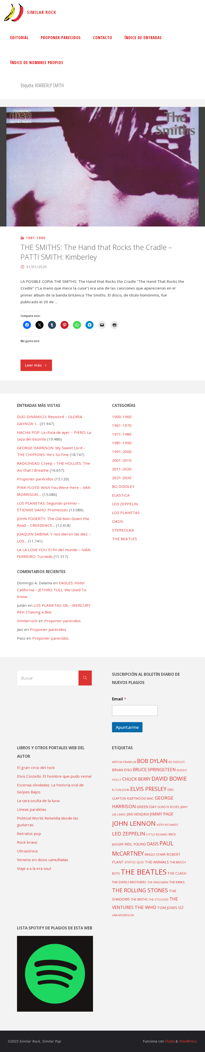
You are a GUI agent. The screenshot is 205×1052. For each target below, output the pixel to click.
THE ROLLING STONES (140, 890)
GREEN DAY (146, 806)
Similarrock (27, 620)
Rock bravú (27, 842)
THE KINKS (177, 882)
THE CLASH (177, 873)
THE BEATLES (124, 538)
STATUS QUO (134, 862)
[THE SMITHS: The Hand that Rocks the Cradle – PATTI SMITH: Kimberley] (102, 202)
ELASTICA (121, 495)
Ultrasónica (27, 850)
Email (119, 699)
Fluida (169, 1041)
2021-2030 (122, 477)
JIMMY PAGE (161, 814)
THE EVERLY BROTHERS (129, 882)
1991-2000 (122, 451)
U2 (181, 907)
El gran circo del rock (36, 767)
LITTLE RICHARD (157, 834)
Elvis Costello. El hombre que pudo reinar (54, 776)
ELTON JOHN (120, 790)
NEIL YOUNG (135, 844)
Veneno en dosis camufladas (42, 859)
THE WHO (145, 907)
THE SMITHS (139, 899)
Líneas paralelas (31, 809)
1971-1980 (122, 434)
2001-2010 (122, 460)
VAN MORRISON (123, 915)
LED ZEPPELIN (125, 503)
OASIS (117, 521)
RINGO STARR (155, 854)
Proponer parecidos (62, 620)
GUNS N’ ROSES (168, 807)
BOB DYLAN (152, 761)
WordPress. (188, 1041)
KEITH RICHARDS (167, 825)
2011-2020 (122, 468)
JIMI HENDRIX (137, 814)
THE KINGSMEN (157, 882)
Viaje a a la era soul (34, 868)
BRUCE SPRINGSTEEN (154, 769)
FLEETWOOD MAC (140, 798)
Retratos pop (29, 833)
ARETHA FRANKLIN (124, 762)
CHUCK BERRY (136, 779)
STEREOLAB (123, 529)
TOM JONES (167, 907)
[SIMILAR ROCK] (13, 12)
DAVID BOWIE (169, 778)
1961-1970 (122, 425)
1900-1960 (122, 416)
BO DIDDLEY (123, 486)
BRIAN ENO (122, 769)
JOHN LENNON (134, 823)
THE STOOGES (158, 899)
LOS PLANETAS (126, 512)
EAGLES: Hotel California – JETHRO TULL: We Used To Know (51, 589)
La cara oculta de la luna (38, 800)
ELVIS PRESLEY (148, 788)
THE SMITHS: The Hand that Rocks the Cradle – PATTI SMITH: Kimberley (96, 252)
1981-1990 (35, 237)
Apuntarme (127, 727)
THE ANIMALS (157, 861)
